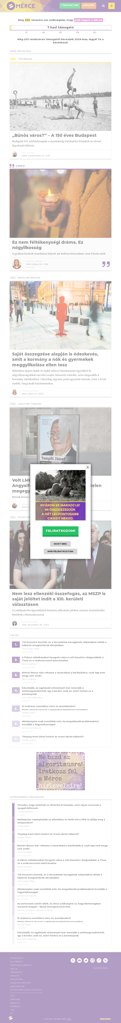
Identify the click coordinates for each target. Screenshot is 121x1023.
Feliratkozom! (60, 531)
